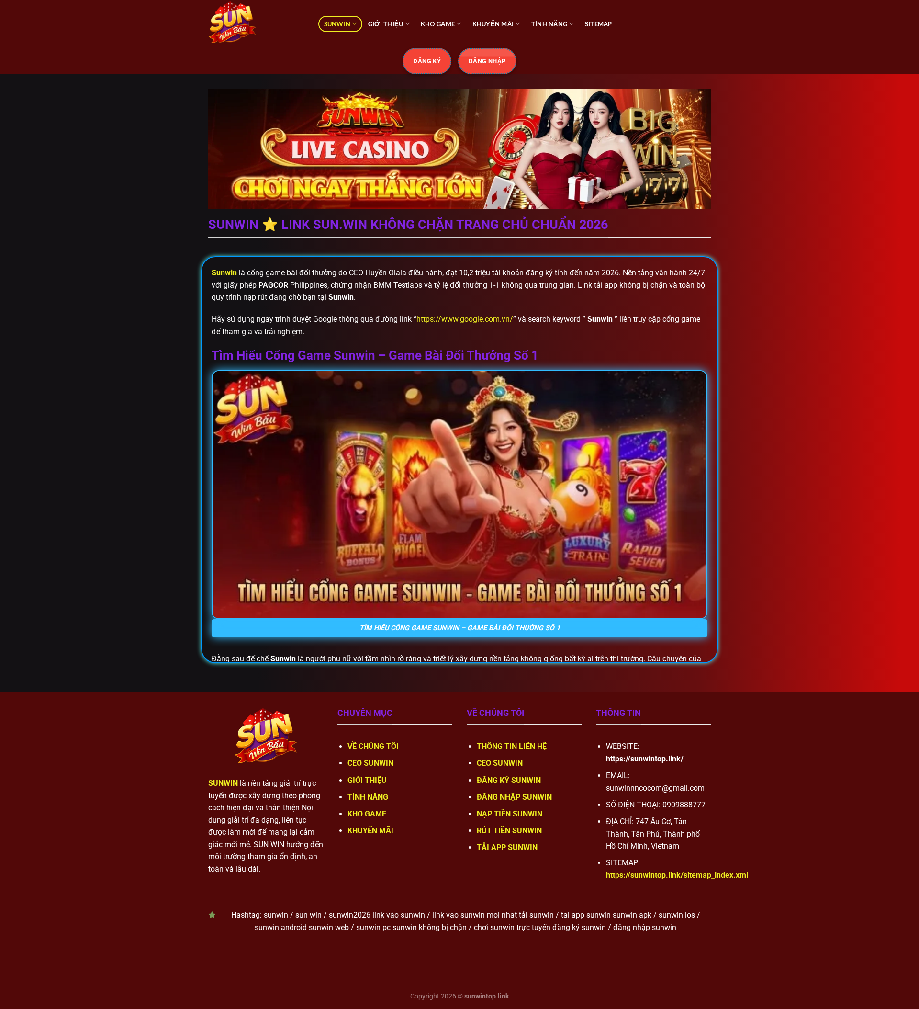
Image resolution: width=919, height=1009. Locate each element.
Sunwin (224, 272)
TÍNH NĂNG (549, 24)
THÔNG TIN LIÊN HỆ (512, 746)
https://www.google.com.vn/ (464, 319)
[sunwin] (256, 24)
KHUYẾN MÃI (493, 24)
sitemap (598, 24)
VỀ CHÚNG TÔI (373, 746)
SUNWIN (337, 24)
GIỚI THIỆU (385, 24)
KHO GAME (438, 24)
